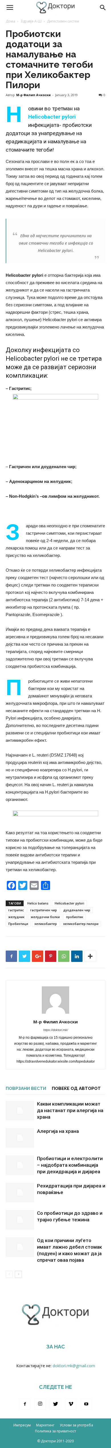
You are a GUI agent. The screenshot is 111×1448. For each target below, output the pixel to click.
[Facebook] (24, 1404)
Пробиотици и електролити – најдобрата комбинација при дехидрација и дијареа (70, 1165)
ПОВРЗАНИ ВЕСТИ (26, 1088)
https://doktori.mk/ (55, 1030)
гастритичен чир (43, 910)
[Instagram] (40, 1404)
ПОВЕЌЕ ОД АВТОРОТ (76, 1088)
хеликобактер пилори (80, 924)
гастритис (16, 910)
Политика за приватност (55, 1431)
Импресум (22, 1425)
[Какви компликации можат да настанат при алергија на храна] (20, 1110)
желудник (16, 917)
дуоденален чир (76, 910)
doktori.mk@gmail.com (74, 1365)
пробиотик (74, 917)
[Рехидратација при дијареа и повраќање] (20, 1192)
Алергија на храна (58, 1131)
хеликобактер (45, 924)
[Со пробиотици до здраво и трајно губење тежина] (20, 1220)
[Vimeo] (71, 1404)
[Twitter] (55, 1404)
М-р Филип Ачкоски (33, 95)
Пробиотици (18, 924)
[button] (103, 7)
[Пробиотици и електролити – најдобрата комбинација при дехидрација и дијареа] (20, 1165)
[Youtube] (86, 1404)
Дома (10, 21)
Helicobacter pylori (69, 903)
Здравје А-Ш (31, 21)
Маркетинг (45, 1425)
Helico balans (37, 903)
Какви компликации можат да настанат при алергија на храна (70, 1110)
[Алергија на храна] (20, 1138)
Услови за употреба (76, 1425)
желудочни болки (45, 917)
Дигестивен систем (63, 21)
